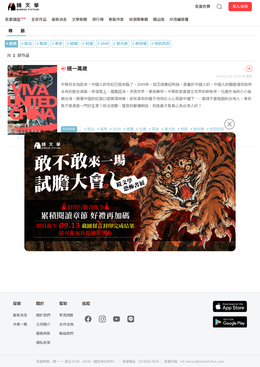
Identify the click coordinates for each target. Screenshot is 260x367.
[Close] (229, 124)
